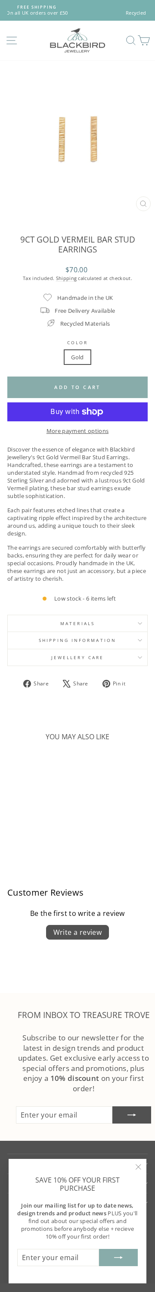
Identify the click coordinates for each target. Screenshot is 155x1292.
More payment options (77, 431)
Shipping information (77, 640)
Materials (77, 623)
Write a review (77, 932)
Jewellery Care (77, 657)
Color (77, 342)
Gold (77, 357)
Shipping (66, 278)
